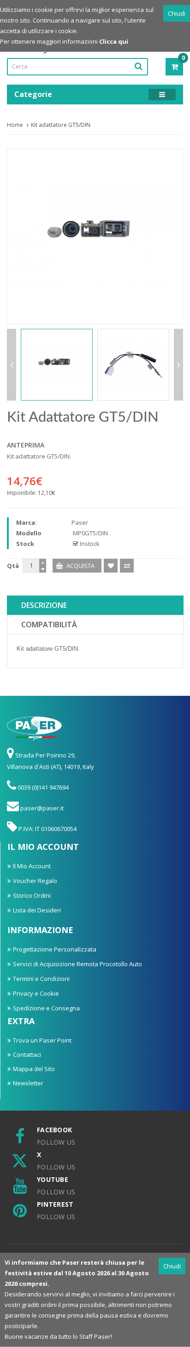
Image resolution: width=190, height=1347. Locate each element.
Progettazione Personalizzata (54, 949)
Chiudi (176, 13)
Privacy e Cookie (36, 993)
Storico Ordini (32, 895)
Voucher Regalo (35, 881)
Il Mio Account (32, 866)
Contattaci (27, 1054)
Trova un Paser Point (42, 1040)
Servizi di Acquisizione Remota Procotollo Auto (77, 964)
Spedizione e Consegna (46, 1008)
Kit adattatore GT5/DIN (60, 125)
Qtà (13, 566)
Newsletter (28, 1083)
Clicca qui (113, 41)
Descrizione (44, 605)
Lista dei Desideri (37, 910)
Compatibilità (49, 624)
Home (15, 125)
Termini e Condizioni (41, 978)
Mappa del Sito (34, 1069)
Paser (79, 522)
